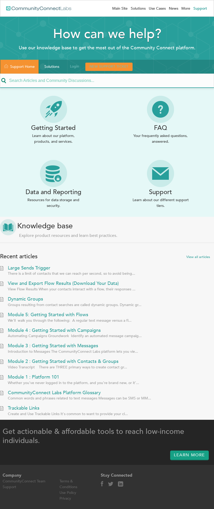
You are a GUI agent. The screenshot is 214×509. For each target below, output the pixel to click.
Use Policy (68, 492)
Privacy (65, 498)
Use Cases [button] (157, 8)
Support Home (22, 66)
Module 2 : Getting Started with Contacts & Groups (63, 361)
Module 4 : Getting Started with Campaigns (54, 330)
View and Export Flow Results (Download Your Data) (63, 283)
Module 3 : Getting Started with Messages (53, 346)
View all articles (198, 257)
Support (200, 8)
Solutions (51, 66)
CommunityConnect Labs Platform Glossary (54, 393)
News (173, 8)
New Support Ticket (109, 66)
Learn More (189, 455)
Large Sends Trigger (29, 268)
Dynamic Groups (25, 299)
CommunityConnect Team (24, 481)
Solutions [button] (138, 8)
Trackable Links (23, 408)
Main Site (120, 8)
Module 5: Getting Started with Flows (48, 315)
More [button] (185, 8)
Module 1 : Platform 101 (33, 377)
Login (74, 66)
